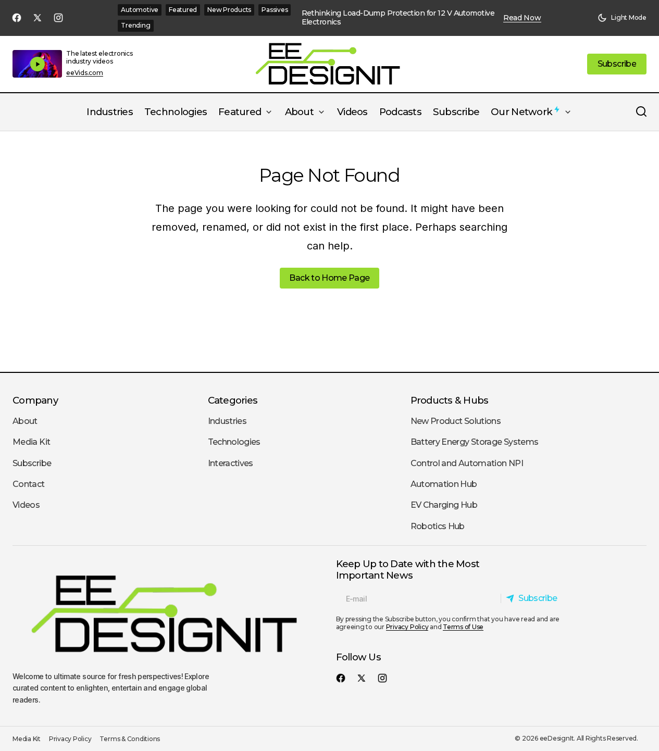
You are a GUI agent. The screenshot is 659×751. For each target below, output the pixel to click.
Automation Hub (444, 484)
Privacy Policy (407, 627)
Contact (29, 484)
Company (35, 400)
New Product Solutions (456, 421)
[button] (622, 17)
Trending (135, 25)
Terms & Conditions (130, 739)
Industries (227, 421)
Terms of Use (463, 627)
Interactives (230, 463)
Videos (26, 505)
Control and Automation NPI (467, 463)
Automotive (139, 10)
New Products (229, 10)
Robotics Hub (438, 526)
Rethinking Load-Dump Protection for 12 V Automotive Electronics (398, 18)
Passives (275, 10)
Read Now (522, 18)
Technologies (234, 442)
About (25, 421)
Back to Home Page (329, 278)
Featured (183, 10)
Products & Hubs (450, 400)
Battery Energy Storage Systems (475, 442)
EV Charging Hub (444, 505)
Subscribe (32, 463)
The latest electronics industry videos (99, 57)
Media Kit (31, 442)
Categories (233, 400)
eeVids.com (84, 73)
